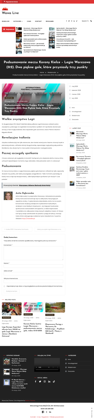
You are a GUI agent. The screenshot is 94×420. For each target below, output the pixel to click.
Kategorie (17, 21)
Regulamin (50, 21)
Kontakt (38, 21)
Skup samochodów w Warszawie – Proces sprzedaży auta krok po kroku (67, 45)
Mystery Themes (30, 400)
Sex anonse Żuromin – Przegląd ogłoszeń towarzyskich (34, 34)
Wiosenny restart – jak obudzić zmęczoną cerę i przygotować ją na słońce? (34, 45)
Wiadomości (9, 98)
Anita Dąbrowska (22, 101)
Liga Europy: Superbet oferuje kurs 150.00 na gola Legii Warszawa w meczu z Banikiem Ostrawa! (11, 331)
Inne (73, 108)
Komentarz (8, 245)
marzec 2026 (76, 94)
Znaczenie (75, 119)
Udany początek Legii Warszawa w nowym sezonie (51, 229)
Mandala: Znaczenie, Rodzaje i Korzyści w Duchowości (19, 361)
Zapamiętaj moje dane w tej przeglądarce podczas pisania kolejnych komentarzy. (35, 286)
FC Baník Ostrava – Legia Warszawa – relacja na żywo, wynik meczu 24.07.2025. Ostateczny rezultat (20, 384)
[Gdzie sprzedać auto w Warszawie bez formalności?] (72, 183)
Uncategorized (76, 112)
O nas (29, 21)
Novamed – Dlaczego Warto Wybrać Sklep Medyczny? (33, 29)
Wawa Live (10, 13)
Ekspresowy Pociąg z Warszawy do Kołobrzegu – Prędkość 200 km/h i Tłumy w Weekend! (55, 329)
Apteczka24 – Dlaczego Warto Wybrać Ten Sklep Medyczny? (66, 29)
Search (84, 21)
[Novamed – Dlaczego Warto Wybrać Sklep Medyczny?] (72, 134)
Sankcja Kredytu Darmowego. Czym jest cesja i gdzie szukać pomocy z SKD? (66, 34)
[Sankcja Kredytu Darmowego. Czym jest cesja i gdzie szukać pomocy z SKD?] (72, 169)
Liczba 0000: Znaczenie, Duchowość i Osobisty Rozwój (19, 229)
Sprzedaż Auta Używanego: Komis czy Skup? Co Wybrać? (35, 51)
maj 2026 (75, 86)
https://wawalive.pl (28, 218)
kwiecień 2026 (76, 90)
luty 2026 (75, 98)
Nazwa (6, 263)
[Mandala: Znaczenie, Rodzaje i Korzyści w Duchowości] (6, 361)
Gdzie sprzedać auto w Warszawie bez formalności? (35, 40)
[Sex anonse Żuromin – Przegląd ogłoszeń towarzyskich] (72, 158)
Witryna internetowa (11, 278)
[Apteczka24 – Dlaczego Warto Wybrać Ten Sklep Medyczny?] (72, 146)
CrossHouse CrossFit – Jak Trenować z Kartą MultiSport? (66, 40)
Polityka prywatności (57, 417)
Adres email (8, 271)
